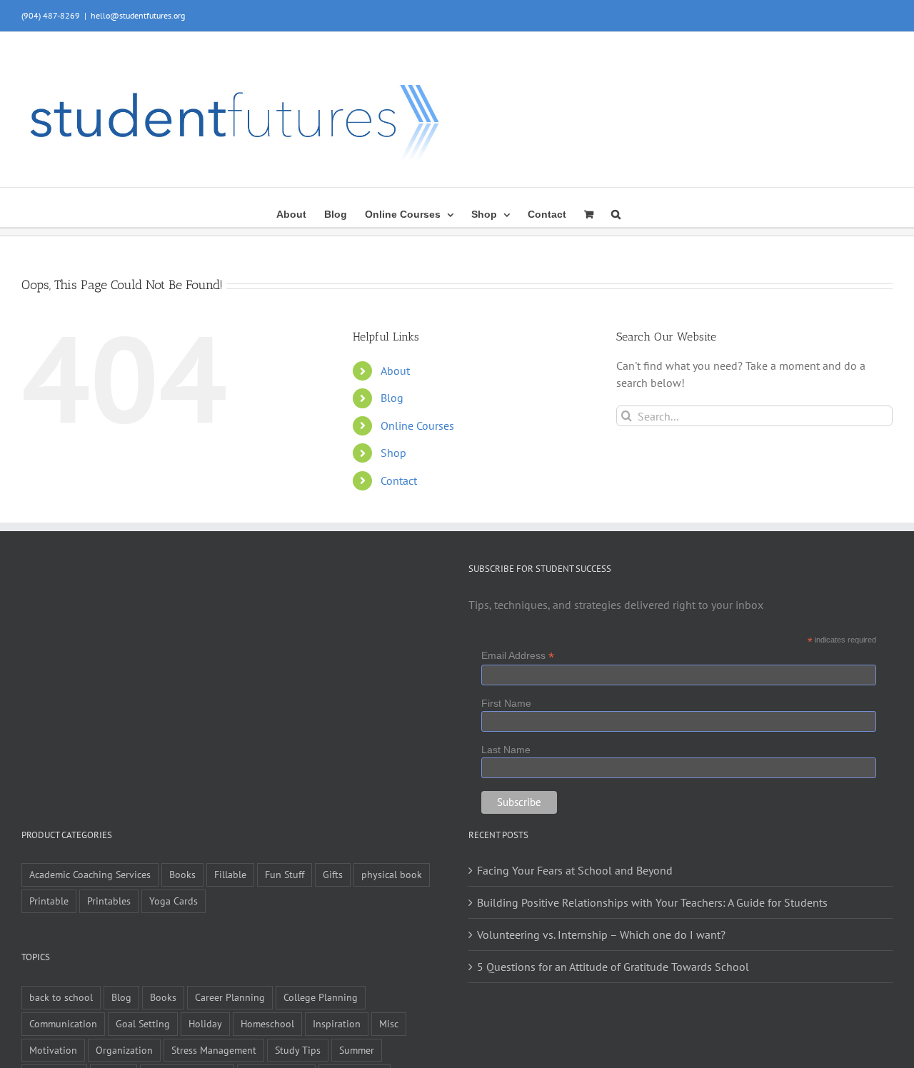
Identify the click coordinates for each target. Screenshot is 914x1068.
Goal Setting (143, 1023)
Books (182, 874)
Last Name (506, 749)
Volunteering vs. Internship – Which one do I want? (601, 934)
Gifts (333, 874)
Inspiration (337, 1023)
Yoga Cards (173, 900)
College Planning (320, 997)
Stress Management (213, 1050)
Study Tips (298, 1050)
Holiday (205, 1023)
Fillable (230, 874)
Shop (393, 452)
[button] (616, 212)
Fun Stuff (284, 874)
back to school (61, 997)
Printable (49, 900)
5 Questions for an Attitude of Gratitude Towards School (613, 966)
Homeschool (267, 1023)
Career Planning (230, 997)
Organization (124, 1050)
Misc (388, 1023)
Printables (109, 900)
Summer (356, 1050)
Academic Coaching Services (90, 874)
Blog (392, 398)
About (395, 370)
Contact (399, 480)
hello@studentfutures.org (138, 15)
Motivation (53, 1050)
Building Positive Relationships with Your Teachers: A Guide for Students (652, 902)
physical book (391, 874)
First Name (506, 703)
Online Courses (417, 425)
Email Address (517, 656)
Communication (63, 1023)
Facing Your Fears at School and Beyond (575, 870)
